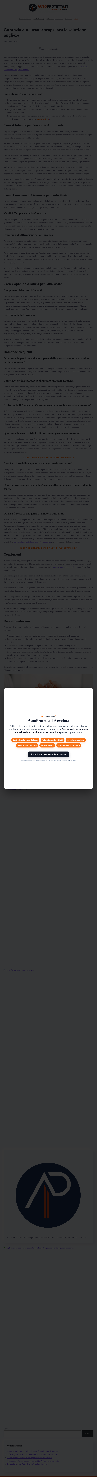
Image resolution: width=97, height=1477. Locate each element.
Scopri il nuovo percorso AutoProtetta (48, 754)
